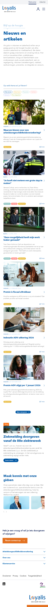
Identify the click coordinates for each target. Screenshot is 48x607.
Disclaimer (7, 576)
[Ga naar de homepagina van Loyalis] (9, 9)
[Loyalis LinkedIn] (4, 585)
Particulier (32, 2)
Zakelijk (42, 2)
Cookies (23, 576)
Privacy (15, 576)
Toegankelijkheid (35, 576)
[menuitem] (34, 2)
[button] (43, 9)
